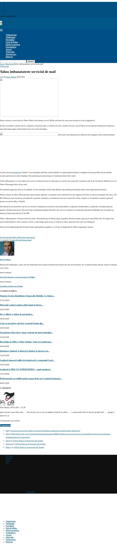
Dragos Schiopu (11, 77)
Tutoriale (10, 52)
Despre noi (10, 3)
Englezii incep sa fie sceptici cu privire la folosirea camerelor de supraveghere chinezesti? (45, 431)
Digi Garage (10, 5)
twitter (10, 237)
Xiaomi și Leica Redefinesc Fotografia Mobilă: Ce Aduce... (27, 296)
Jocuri (9, 49)
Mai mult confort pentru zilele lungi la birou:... (21, 305)
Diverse (9, 57)
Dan (7, 431)
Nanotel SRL (31, 492)
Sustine (8, 7)
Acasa (2, 64)
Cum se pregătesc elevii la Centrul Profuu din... (22, 323)
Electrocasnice (13, 45)
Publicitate (10, 10)
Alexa (8, 441)
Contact (9, 12)
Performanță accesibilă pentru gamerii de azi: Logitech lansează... (31, 378)
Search (31, 61)
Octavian (9, 444)
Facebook (16, 172)
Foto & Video (12, 42)
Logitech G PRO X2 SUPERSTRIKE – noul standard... (25, 369)
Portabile (10, 40)
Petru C (8, 447)
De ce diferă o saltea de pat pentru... (17, 314)
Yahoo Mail (17, 237)
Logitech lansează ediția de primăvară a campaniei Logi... (27, 360)
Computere (11, 47)
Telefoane (10, 37)
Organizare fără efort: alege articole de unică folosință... (26, 332)
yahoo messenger (28, 237)
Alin (7, 434)
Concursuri (11, 54)
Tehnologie (11, 35)
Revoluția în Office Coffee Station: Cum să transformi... (26, 342)
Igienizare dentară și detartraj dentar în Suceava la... (25, 351)
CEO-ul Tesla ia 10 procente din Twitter (28, 441)
